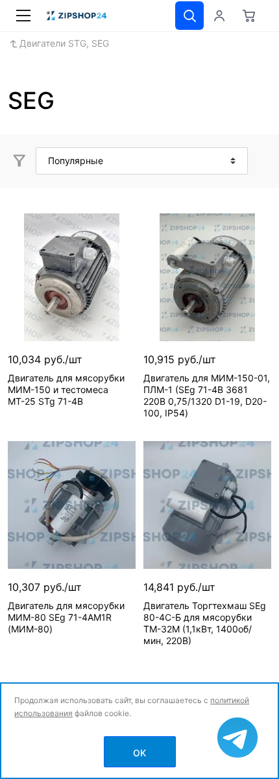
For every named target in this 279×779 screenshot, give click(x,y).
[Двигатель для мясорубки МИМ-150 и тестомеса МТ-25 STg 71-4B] (72, 277)
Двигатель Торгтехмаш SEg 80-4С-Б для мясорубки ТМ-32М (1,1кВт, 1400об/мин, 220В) (204, 623)
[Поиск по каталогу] (189, 15)
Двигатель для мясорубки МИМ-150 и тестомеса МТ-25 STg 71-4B (66, 389)
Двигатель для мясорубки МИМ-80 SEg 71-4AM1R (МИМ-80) (66, 617)
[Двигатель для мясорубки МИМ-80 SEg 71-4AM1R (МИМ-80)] (72, 505)
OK (139, 752)
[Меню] (23, 15)
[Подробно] (259, 161)
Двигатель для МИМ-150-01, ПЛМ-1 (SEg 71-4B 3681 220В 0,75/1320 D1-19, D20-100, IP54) (206, 395)
